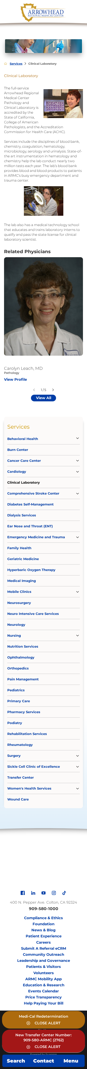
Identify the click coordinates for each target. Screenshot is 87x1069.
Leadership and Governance (43, 960)
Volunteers (43, 973)
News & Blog (43, 930)
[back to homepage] (5, 63)
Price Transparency (43, 997)
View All (43, 398)
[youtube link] (43, 893)
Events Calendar (43, 991)
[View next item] (53, 390)
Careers (43, 942)
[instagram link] (54, 893)
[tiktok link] (64, 893)
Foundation (43, 924)
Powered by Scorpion (43, 1054)
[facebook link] (23, 893)
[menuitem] (43, 438)
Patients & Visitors (43, 966)
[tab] (75, 438)
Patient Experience (44, 936)
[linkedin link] (33, 893)
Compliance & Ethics (43, 918)
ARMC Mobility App (43, 979)
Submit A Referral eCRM (43, 948)
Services (16, 64)
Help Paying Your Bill (43, 1003)
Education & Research (43, 985)
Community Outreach (43, 954)
